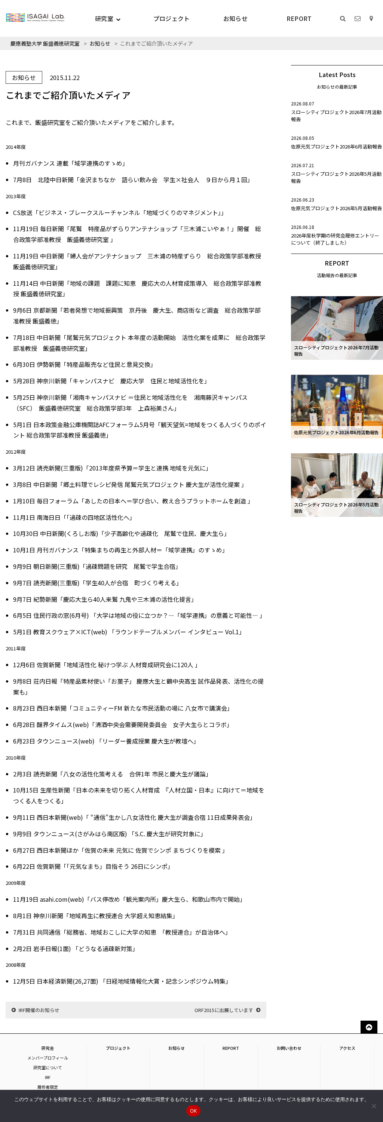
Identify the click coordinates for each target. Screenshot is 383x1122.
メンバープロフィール (47, 1058)
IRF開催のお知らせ (39, 1010)
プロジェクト (171, 18)
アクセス (347, 1048)
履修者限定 (47, 1087)
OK (193, 1111)
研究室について (47, 1067)
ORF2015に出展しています (223, 1010)
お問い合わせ (289, 1048)
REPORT (299, 18)
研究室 (104, 18)
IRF (47, 1077)
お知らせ (235, 18)
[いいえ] (373, 1106)
